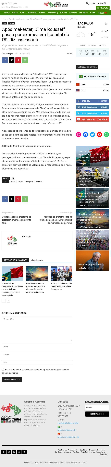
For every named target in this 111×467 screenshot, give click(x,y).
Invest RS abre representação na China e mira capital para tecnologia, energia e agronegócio (12, 289)
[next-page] (8, 301)
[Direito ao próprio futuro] (92, 260)
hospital (29, 181)
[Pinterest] (18, 60)
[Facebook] (5, 60)
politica (39, 181)
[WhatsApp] (25, 60)
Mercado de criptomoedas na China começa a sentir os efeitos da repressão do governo (56, 220)
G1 (13, 178)
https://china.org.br (67, 429)
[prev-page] (4, 301)
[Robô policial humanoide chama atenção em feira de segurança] (61, 273)
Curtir (104, 101)
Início (4, 19)
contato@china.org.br (68, 422)
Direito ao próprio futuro (89, 264)
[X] (11, 60)
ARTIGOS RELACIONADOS (15, 260)
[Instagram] (9, 452)
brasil (13, 181)
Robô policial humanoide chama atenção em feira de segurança (61, 286)
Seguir (104, 107)
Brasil (11, 19)
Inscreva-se (95, 414)
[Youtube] (24, 452)
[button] (102, 3)
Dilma (20, 181)
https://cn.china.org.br (68, 436)
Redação (9, 54)
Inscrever (102, 119)
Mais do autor (37, 260)
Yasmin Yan (83, 245)
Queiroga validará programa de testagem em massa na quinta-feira (17, 220)
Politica (11, 23)
